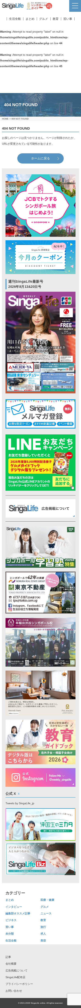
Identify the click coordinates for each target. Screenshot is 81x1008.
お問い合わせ (14, 990)
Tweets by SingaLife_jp (20, 803)
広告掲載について (17, 970)
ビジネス (11, 920)
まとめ (30, 18)
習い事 (67, 18)
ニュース (46, 913)
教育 (56, 18)
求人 (43, 933)
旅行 (43, 926)
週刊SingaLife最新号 (25, 284)
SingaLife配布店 (15, 977)
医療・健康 (47, 899)
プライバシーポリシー (19, 983)
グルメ (43, 18)
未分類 (10, 933)
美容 (43, 940)
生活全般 (15, 18)
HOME (5, 119)
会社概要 (11, 963)
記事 (8, 957)
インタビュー (14, 906)
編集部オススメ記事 (18, 913)
